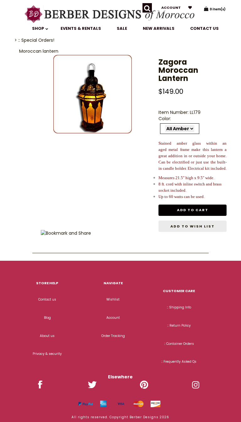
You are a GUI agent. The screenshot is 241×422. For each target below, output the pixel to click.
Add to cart (192, 209)
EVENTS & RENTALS (81, 28)
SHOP (38, 28)
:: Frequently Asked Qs (178, 361)
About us (47, 336)
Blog (47, 317)
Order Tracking (113, 336)
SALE (122, 28)
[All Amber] (179, 128)
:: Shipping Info (179, 307)
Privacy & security (47, 353)
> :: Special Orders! (34, 40)
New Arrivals (158, 28)
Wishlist (113, 299)
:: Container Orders (179, 343)
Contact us (204, 28)
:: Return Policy (179, 325)
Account (171, 7)
